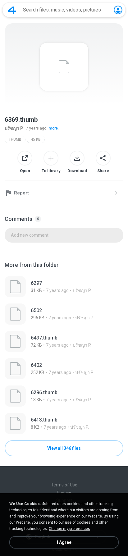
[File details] (64, 286)
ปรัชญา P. (14, 128)
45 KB (36, 139)
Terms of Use (64, 484)
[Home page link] (11, 10)
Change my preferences (69, 528)
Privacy (64, 492)
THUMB (15, 139)
